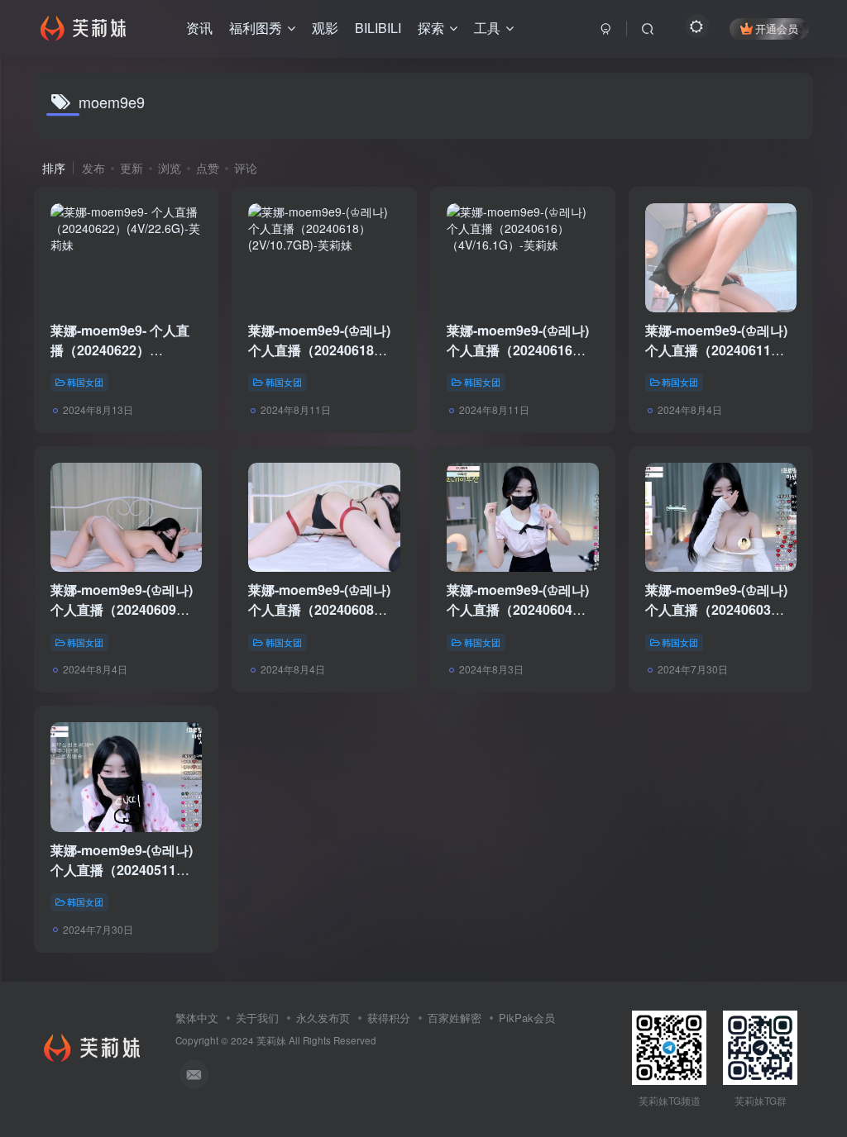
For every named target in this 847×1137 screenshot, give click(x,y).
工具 (487, 27)
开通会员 (776, 28)
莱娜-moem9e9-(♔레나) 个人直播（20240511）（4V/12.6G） (121, 869)
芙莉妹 (271, 1040)
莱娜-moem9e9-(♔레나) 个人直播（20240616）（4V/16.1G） (518, 350)
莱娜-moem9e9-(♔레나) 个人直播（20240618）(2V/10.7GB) (319, 350)
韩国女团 (85, 381)
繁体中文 (196, 1017)
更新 (131, 167)
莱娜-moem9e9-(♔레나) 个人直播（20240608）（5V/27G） (319, 609)
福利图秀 (255, 27)
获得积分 (388, 1017)
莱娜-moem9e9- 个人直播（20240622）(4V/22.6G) (119, 350)
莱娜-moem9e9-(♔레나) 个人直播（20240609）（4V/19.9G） (121, 609)
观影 (325, 27)
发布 (93, 167)
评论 (245, 167)
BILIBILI (378, 27)
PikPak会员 (527, 1017)
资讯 (199, 27)
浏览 (169, 167)
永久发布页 (323, 1017)
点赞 (207, 167)
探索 (431, 27)
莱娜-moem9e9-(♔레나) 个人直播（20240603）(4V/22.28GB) (716, 609)
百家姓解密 (454, 1017)
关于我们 (257, 1017)
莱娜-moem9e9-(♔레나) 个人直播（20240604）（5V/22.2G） (518, 609)
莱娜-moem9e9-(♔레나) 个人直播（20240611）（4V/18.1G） (716, 350)
